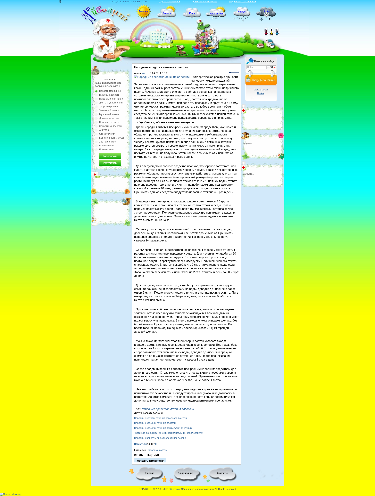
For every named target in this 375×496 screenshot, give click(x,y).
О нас (266, 11)
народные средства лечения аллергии (168, 409)
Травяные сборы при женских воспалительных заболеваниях (168, 433)
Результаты (110, 162)
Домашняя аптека (109, 118)
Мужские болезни (109, 114)
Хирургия (104, 130)
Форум (242, 12)
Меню (192, 13)
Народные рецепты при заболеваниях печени (160, 438)
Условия (149, 473)
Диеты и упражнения (111, 102)
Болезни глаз (106, 145)
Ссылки (166, 13)
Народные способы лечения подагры (155, 423)
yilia (144, 73)
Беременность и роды (111, 137)
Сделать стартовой (169, 1)
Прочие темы (106, 149)
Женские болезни (109, 110)
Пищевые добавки (109, 95)
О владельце (185, 473)
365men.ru (174, 489)
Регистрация (261, 89)
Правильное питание (111, 98)
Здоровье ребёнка (109, 106)
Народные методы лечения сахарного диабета (160, 418)
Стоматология (107, 134)
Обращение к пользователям (197, 489)
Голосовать (110, 156)
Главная (143, 11)
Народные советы (157, 450)
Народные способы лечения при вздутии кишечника (163, 428)
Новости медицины (110, 91)
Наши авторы (217, 13)
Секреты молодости (110, 126)
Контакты (222, 473)
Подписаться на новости (242, 1)
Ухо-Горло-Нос (107, 141)
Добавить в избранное (204, 1)
